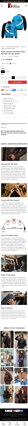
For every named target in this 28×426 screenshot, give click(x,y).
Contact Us (14, 416)
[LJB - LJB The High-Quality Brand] (14, 6)
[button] (2, 5)
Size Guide (13, 63)
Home (2, 46)
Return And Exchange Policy (9, 415)
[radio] (3, 71)
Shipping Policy (22, 415)
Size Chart (6, 63)
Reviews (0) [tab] (4, 127)
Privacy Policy (8, 414)
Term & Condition (18, 414)
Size (2, 74)
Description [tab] (4, 124)
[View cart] (26, 6)
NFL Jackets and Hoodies (12, 46)
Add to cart (17, 82)
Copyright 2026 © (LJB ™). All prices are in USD (14, 419)
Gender (3, 68)
